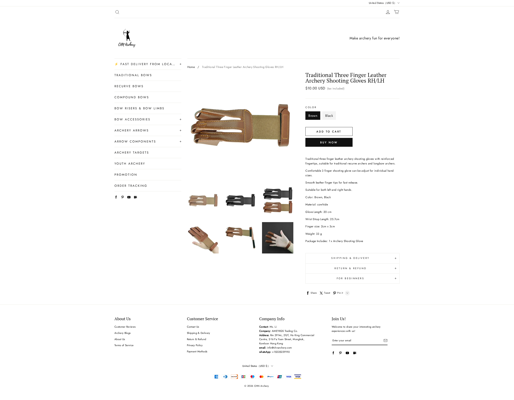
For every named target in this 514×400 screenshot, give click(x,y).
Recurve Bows (129, 86)
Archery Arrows (131, 130)
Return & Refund (196, 339)
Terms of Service (124, 345)
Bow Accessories (132, 119)
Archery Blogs (122, 333)
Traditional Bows (133, 75)
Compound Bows (131, 97)
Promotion (125, 174)
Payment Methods (197, 351)
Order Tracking (130, 186)
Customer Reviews (125, 327)
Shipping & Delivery (198, 333)
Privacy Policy (195, 345)
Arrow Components (135, 141)
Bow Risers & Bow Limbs (139, 108)
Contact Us (193, 327)
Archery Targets (131, 152)
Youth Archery (129, 163)
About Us (119, 339)
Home (191, 67)
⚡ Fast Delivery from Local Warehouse (145, 64)
